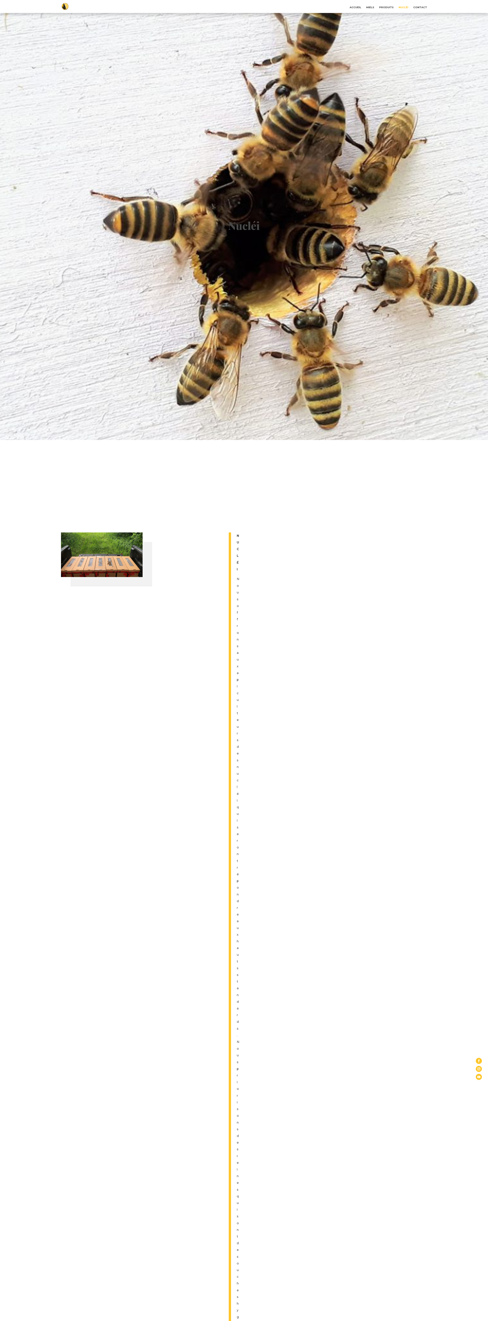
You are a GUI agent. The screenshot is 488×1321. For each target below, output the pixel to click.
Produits (386, 7)
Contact (420, 7)
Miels (370, 7)
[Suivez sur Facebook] (479, 1061)
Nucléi (403, 7)
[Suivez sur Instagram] (479, 1069)
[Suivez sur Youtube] (479, 1077)
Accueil (355, 7)
